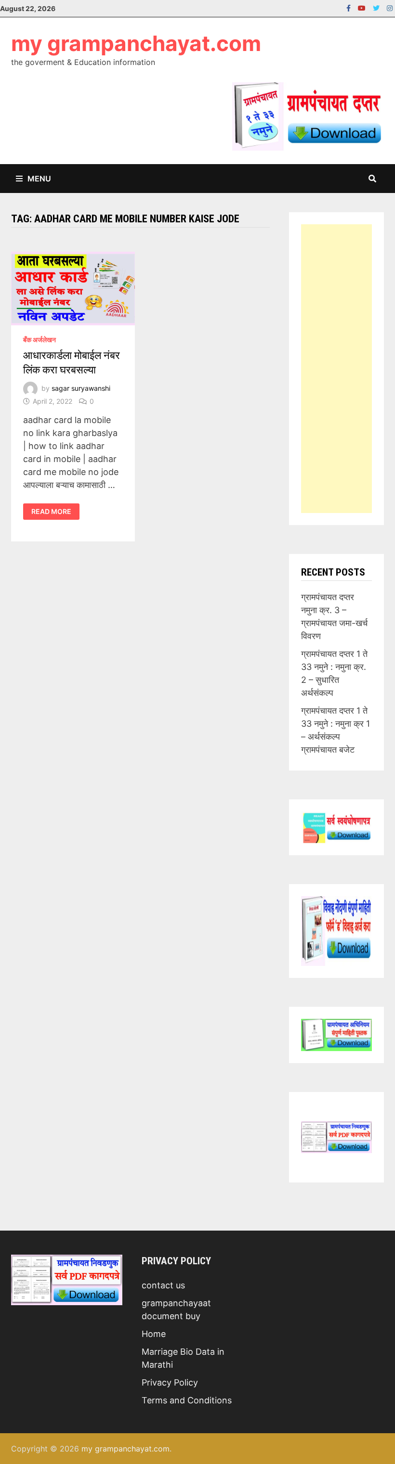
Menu (39, 178)
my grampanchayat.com (136, 43)
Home (154, 1334)
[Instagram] (389, 7)
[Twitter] (377, 7)
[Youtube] (363, 7)
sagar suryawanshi (81, 388)
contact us (163, 1285)
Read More (51, 511)
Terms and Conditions (187, 1400)
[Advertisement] (336, 368)
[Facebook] (350, 7)
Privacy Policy (170, 1382)
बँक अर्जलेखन (39, 339)
